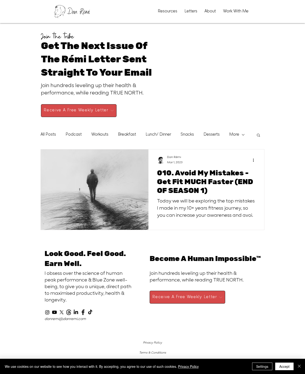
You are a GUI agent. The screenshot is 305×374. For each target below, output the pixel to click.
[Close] (299, 366)
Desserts (211, 135)
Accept (284, 366)
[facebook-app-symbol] (83, 312)
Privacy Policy (152, 343)
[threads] (68, 312)
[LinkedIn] (76, 312)
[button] (258, 135)
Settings (262, 366)
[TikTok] (90, 312)
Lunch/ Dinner (158, 135)
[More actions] (255, 160)
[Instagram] (47, 312)
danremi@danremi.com (65, 319)
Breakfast (127, 135)
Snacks (187, 135)
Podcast (74, 135)
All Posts (48, 135)
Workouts (99, 135)
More (234, 135)
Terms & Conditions (152, 353)
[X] (61, 312)
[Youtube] (54, 312)
